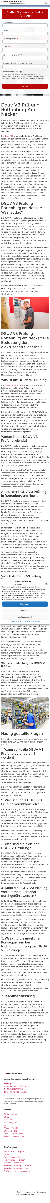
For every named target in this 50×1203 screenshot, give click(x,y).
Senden (25, 86)
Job (5, 1125)
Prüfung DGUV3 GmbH (14, 1162)
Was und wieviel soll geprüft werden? (18, 63)
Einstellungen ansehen (25, 617)
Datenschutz (27, 621)
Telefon (6, 47)
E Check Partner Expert (14, 1151)
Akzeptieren (25, 604)
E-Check (7, 1154)
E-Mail (5, 30)
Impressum (36, 621)
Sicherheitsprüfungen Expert (16, 1168)
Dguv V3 (8, 136)
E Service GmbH (11, 1128)
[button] (46, 583)
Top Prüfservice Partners (15, 1160)
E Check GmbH (10, 1131)
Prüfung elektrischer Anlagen (17, 1171)
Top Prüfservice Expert (14, 1157)
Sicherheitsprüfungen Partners (17, 1165)
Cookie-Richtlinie (16, 621)
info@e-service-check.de (16, 1092)
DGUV (6, 1117)
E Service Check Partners (14, 1136)
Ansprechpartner (10, 39)
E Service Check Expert (14, 1133)
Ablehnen (25, 610)
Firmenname (8, 22)
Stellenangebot (10, 1122)
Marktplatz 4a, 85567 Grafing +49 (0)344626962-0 (16, 1086)
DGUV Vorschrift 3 (13, 385)
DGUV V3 (8, 1119)
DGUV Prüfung (10, 1114)
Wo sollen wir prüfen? (12, 55)
